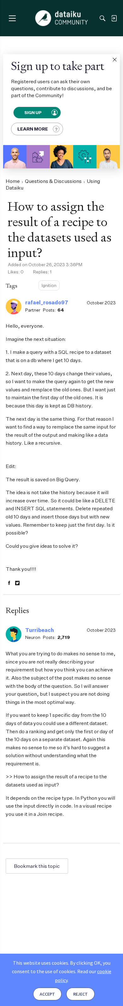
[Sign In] (114, 18)
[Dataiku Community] (61, 18)
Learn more (32, 129)
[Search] (102, 18)
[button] (114, 59)
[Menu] (12, 18)
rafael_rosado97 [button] (46, 302)
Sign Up (33, 112)
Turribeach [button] (39, 630)
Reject (80, 994)
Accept (47, 994)
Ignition (49, 285)
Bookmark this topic (37, 866)
